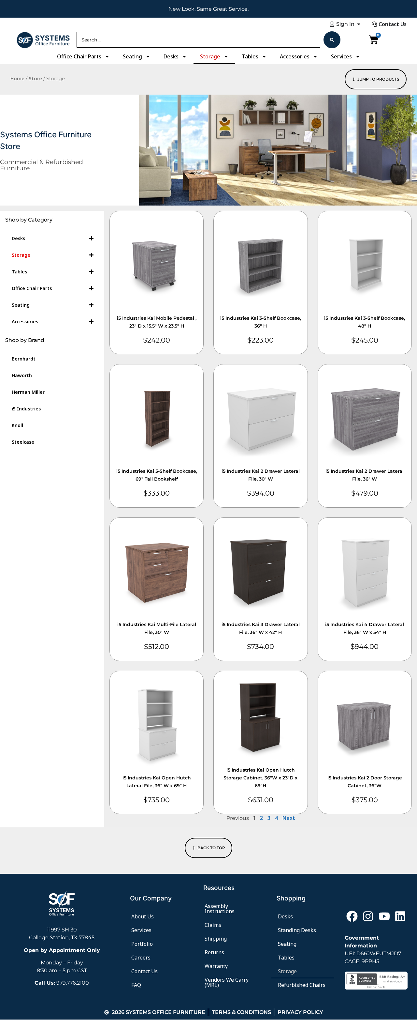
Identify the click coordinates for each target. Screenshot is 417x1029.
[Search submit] (332, 39)
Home (17, 78)
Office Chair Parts (79, 56)
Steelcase (23, 442)
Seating (132, 56)
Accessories (294, 56)
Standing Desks (297, 930)
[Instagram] (368, 916)
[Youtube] (384, 916)
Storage (210, 56)
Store (35, 78)
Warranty (216, 966)
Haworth (22, 375)
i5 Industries (26, 409)
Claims (213, 925)
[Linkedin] (400, 916)
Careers (141, 957)
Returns (214, 952)
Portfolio (142, 943)
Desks (171, 56)
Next (288, 818)
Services (341, 56)
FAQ (136, 985)
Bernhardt (24, 359)
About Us (142, 916)
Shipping (216, 938)
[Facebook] (351, 916)
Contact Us (144, 971)
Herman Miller (28, 392)
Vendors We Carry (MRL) (227, 982)
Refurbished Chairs (301, 985)
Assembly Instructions (220, 908)
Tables (250, 56)
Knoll (17, 425)
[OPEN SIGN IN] (358, 24)
